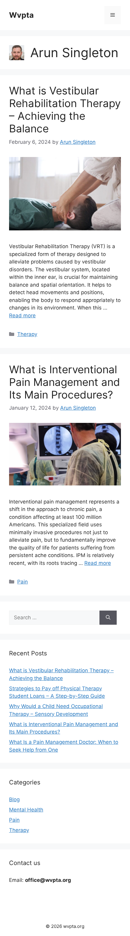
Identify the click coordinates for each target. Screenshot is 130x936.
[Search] (108, 618)
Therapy (27, 334)
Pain (22, 582)
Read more (22, 316)
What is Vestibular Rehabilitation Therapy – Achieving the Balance (65, 109)
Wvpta (21, 15)
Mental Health (26, 810)
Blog (14, 799)
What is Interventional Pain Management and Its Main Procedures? (64, 382)
